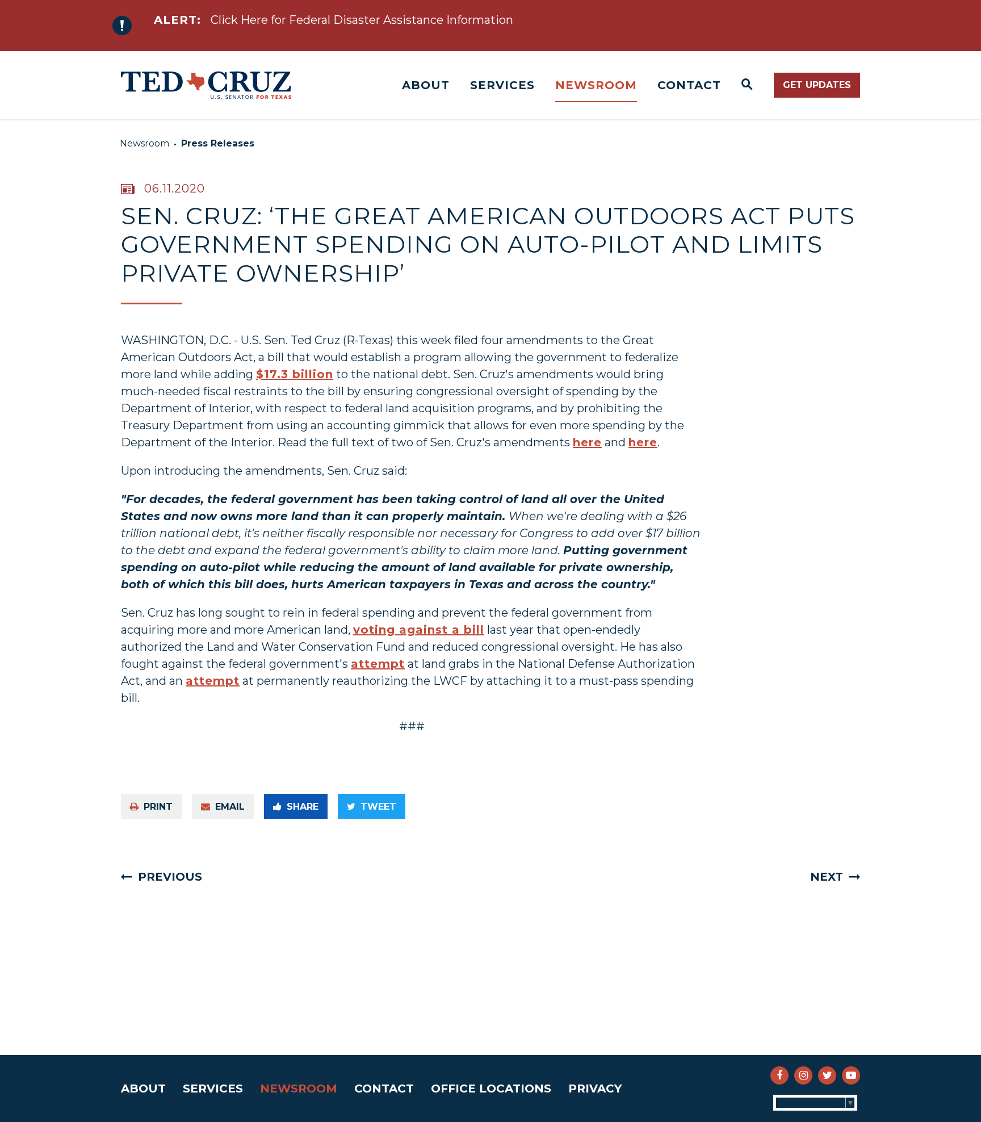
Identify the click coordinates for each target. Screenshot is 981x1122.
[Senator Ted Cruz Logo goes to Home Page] (206, 85)
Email (230, 806)
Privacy (595, 1088)
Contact (689, 85)
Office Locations (491, 1088)
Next (826, 877)
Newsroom (596, 85)
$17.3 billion (294, 374)
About (426, 85)
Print (158, 806)
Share (302, 806)
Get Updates (817, 84)
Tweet (378, 806)
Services (502, 85)
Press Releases (217, 143)
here (587, 442)
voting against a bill (418, 630)
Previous (170, 877)
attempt (378, 664)
